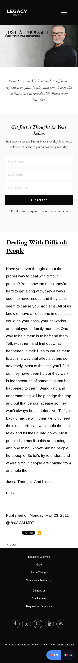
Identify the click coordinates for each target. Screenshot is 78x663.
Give (39, 564)
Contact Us (39, 590)
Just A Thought (39, 572)
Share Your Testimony (39, 580)
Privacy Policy (65, 645)
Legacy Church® (20, 645)
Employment (39, 598)
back (13, 544)
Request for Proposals (39, 606)
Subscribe (39, 200)
